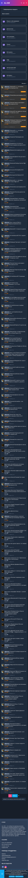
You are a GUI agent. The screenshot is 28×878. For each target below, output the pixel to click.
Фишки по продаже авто (15, 750)
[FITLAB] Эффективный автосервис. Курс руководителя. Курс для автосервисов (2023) (15, 299)
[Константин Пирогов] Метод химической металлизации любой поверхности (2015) (15, 492)
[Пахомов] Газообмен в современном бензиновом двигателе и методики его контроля (15, 585)
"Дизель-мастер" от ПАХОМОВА (17, 768)
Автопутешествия (11, 67)
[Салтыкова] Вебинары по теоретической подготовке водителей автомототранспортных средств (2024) (13, 340)
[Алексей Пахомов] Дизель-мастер (18, 444)
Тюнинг (8, 44)
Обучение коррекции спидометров (18, 690)
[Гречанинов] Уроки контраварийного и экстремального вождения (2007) (14, 208)
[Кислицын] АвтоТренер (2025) (17, 175)
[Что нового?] (26, 3)
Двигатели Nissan (14, 511)
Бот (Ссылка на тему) (6, 844)
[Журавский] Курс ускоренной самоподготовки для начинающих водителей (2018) (14, 518)
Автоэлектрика (10, 36)
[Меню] (1, 3)
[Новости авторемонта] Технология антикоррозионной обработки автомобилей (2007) (15, 216)
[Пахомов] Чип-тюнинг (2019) (16, 439)
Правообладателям (6, 855)
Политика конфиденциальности (9, 857)
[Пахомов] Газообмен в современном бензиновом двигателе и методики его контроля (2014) (15, 725)
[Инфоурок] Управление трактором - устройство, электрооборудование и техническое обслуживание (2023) (15, 121)
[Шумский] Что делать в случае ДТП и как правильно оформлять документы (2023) (14, 382)
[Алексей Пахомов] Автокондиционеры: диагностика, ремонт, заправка (13, 551)
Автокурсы (9, 75)
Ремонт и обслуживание (13, 21)
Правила (4, 853)
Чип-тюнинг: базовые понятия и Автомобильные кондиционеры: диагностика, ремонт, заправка (14, 775)
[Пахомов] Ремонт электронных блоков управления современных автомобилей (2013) (15, 200)
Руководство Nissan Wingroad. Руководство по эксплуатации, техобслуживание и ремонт (14, 612)
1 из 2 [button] (10, 795)
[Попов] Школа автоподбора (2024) (18, 95)
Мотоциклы (10, 52)
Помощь (3, 858)
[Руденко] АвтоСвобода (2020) (17, 421)
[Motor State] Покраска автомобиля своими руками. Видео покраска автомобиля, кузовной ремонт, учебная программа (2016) (15, 354)
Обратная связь (5, 860)
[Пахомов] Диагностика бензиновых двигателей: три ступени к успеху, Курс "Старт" (14, 451)
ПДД (8, 59)
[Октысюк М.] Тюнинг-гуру (16, 619)
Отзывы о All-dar (5, 846)
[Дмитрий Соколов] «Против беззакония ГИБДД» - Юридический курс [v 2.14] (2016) (15, 632)
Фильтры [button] (24, 83)
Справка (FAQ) (5, 847)
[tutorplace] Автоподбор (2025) (16, 169)
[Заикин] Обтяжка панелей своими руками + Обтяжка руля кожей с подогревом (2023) (15, 291)
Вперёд (14, 795)
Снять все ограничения (7, 842)
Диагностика (10, 28)
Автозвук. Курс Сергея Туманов (17, 738)
